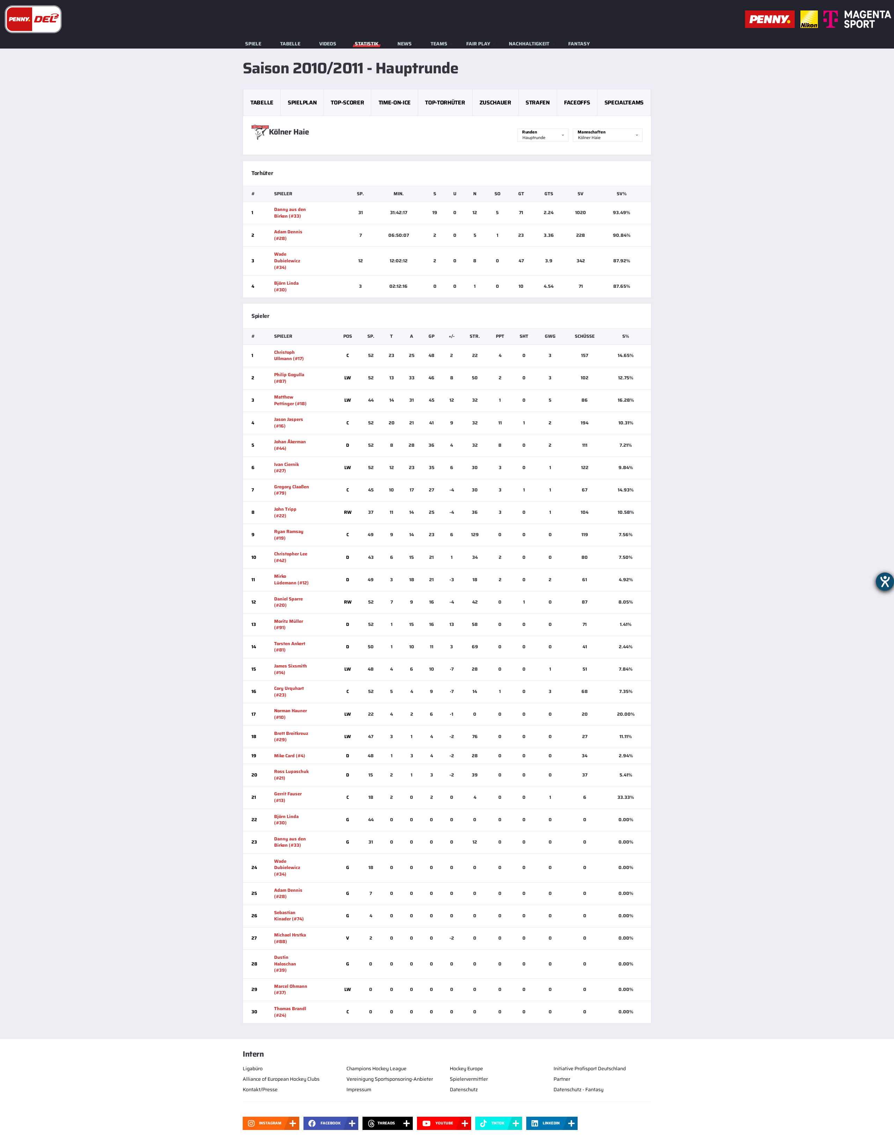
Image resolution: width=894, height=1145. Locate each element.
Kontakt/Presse (260, 1089)
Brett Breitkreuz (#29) (291, 737)
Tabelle (290, 44)
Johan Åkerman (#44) (290, 445)
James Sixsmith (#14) (290, 669)
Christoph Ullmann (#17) (289, 356)
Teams (439, 44)
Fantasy (579, 44)
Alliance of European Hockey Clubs (281, 1079)
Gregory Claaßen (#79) (291, 490)
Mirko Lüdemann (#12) (291, 579)
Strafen (538, 102)
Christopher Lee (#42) (290, 557)
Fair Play (478, 44)
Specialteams (624, 102)
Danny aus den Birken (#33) (290, 213)
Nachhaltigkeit (529, 44)
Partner (562, 1079)
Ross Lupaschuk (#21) (291, 775)
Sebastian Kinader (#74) (289, 916)
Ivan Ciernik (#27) (286, 468)
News (404, 44)
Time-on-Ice (395, 102)
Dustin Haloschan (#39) (285, 964)
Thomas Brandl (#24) (290, 1012)
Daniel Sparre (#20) (288, 602)
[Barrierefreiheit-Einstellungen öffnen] (885, 581)
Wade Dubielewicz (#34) (287, 260)
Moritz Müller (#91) (288, 625)
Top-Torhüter (445, 102)
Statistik (367, 44)
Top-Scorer (347, 102)
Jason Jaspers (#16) (288, 423)
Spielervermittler (469, 1079)
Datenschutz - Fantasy (578, 1089)
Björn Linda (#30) (286, 286)
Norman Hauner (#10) (290, 714)
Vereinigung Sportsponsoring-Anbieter (389, 1079)
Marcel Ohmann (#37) (290, 990)
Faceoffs (577, 102)
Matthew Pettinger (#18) (290, 400)
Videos (327, 44)
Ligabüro (253, 1068)
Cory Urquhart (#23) (289, 692)
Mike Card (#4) (289, 755)
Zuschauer (495, 102)
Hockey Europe (466, 1068)
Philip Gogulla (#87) (289, 378)
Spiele (253, 44)
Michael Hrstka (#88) (290, 938)
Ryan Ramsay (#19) (288, 535)
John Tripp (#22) (285, 512)
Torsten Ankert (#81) (289, 647)
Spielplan (302, 102)
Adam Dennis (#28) (288, 235)
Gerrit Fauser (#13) (288, 797)
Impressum (358, 1089)
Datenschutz (464, 1089)
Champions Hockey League (376, 1068)
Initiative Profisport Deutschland (590, 1068)
